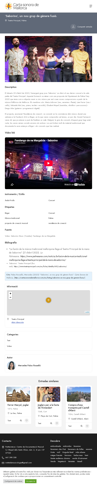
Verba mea (78, 455)
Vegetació (62, 461)
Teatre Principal (14, 20)
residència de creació (57, 223)
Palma (24, 20)
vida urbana (80, 452)
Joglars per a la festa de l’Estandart (48, 406)
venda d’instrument (79, 458)
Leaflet (87, 312)
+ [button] (10, 293)
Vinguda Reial (67, 452)
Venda (53, 461)
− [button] (10, 297)
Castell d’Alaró (77, 418)
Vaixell (79, 461)
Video (9, 346)
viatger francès (56, 455)
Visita (52, 452)
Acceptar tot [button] (30, 481)
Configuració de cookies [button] (13, 481)
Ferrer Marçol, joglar (18, 405)
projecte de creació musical (16, 223)
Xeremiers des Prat (58, 449)
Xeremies (77, 446)
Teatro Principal (17, 319)
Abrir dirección (17, 322)
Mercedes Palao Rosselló (29, 365)
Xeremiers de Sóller (76, 449)
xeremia (89, 449)
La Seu (13, 413)
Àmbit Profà (9, 200)
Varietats (71, 461)
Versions (67, 455)
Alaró (86, 418)
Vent (86, 455)
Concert (51, 200)
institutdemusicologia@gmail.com (18, 462)
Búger (7, 213)
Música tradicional (12, 218)
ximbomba (67, 446)
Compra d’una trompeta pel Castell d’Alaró (78, 407)
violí (58, 452)
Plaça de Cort (46, 416)
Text (8, 340)
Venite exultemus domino (60, 458)
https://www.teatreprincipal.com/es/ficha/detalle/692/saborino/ (40, 266)
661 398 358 (10, 457)
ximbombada (55, 446)
